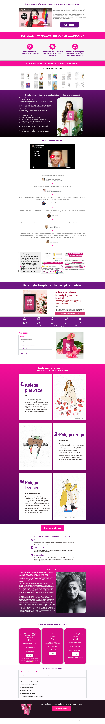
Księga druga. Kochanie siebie (28, 348)
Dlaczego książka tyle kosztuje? (28, 693)
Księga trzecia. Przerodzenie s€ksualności (31, 351)
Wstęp (22, 336)
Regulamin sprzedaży (75, 720)
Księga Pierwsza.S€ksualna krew (28, 345)
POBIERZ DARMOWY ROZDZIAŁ (70, 313)
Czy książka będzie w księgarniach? (29, 671)
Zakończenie (24, 353)
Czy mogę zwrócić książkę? (27, 687)
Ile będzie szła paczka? (26, 678)
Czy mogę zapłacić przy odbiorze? (29, 684)
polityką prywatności (79, 310)
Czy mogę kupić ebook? (26, 690)
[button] (20, 266)
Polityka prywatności (83, 720)
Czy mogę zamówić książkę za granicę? (30, 681)
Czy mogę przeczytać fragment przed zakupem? (32, 696)
